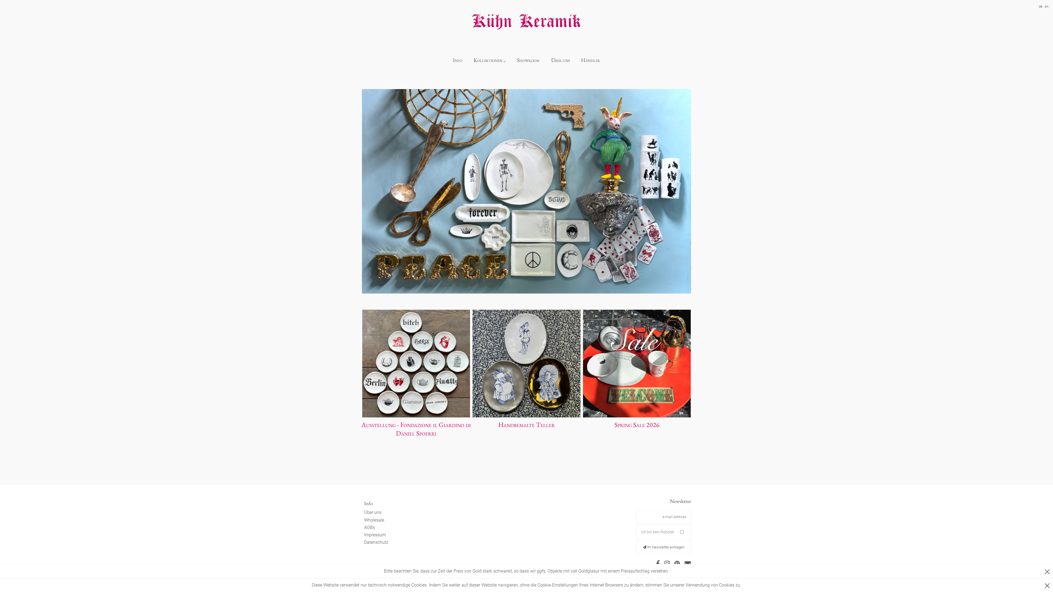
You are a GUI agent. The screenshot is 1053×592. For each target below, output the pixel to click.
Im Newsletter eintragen (665, 547)
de (1041, 6)
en (1047, 6)
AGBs (369, 527)
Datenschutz (376, 542)
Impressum (375, 534)
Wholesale (374, 520)
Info (457, 60)
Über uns (560, 60)
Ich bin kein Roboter (657, 532)
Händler (590, 60)
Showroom (528, 60)
